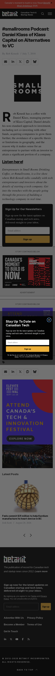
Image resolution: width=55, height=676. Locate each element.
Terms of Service (34, 355)
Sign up (27, 349)
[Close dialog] (49, 320)
